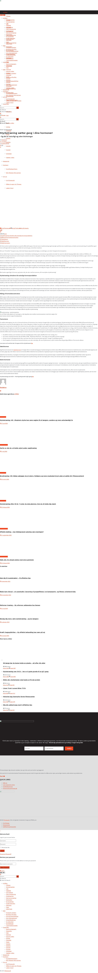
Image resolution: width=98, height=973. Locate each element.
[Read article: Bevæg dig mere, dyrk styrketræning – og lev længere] (49, 612)
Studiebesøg (9, 96)
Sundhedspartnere (11, 93)
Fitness (8, 16)
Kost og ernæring (11, 43)
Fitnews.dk (6, 820)
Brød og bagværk (11, 64)
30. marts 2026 (5, 479)
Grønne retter (10, 123)
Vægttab (8, 25)
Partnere (5, 91)
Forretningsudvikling (12, 81)
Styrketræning (10, 22)
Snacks (8, 146)
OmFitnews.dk (10, 180)
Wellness (8, 40)
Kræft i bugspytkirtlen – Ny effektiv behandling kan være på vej (22, 632)
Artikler (5, 12)
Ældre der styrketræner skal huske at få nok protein (21, 680)
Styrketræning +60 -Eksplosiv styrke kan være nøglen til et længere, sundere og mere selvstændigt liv (36, 420)
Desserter (9, 66)
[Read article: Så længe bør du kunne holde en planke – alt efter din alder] (50, 651)
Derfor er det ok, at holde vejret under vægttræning (18, 448)
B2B (4, 69)
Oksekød (8, 130)
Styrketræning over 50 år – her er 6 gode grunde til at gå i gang (25, 671)
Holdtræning (9, 31)
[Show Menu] (0, 113)
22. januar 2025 (5, 635)
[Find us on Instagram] (3, 15)
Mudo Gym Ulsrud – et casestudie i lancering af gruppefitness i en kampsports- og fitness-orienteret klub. (38, 592)
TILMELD (69, 748)
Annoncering (6, 825)
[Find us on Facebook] (0, 15)
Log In (2, 870)
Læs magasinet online (9, 785)
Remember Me (5, 847)
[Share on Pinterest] (1, 230)
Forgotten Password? (5, 854)
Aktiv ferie (9, 44)
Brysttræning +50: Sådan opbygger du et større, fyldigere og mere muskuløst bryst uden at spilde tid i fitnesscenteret (42, 476)
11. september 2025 (6, 535)
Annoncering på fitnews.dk (10, 788)
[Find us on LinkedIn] (2, 15)
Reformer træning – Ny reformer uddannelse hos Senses (20, 605)
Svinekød (8, 86)
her (32, 343)
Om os (5, 97)
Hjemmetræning (11, 29)
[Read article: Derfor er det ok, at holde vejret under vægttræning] (49, 434)
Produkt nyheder (11, 73)
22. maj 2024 (4, 608)
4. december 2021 (5, 581)
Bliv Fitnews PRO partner (13, 95)
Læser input (9, 188)
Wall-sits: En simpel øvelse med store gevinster (17, 560)
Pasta (7, 134)
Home (1, 129)
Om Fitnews (6, 823)
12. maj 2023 (3, 141)
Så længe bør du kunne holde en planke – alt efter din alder (24, 663)
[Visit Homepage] (3, 1)
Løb (7, 23)
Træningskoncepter (12, 60)
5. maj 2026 (4, 451)
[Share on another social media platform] (0, 232)
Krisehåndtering (11, 55)
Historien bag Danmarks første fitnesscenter (19, 696)
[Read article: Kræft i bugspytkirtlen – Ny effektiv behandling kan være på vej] (49, 626)
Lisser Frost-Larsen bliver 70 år (14, 688)
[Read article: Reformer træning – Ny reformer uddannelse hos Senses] (49, 599)
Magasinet (6, 89)
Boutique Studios (11, 77)
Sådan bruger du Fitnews (13, 184)
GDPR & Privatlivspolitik (9, 827)
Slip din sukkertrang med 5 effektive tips (17, 705)
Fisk (7, 115)
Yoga (7, 42)
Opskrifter (6, 104)
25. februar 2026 (5, 507)
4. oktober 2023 (5, 622)
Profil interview (10, 38)
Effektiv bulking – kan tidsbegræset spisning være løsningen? (22, 532)
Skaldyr (8, 142)
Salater (8, 138)
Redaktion (4, 140)
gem (5, 234)
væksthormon (17, 350)
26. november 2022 (6, 595)
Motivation (9, 34)
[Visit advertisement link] (28, 10)
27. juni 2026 (4, 423)
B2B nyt (5, 783)
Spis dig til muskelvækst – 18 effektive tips (15, 578)
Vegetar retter (10, 88)
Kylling (8, 127)
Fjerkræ (8, 69)
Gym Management (11, 85)
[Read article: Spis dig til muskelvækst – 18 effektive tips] (49, 572)
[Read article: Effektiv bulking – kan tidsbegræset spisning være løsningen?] (49, 518)
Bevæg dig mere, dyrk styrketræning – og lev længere (19, 619)
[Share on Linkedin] (0, 230)
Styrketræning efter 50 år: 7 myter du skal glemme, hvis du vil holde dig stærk (28, 504)
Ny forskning (10, 36)
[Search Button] (0, 105)
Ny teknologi (9, 56)
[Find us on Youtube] (4, 15)
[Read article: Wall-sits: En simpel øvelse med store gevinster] (49, 546)
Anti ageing (9, 27)
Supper (8, 84)
